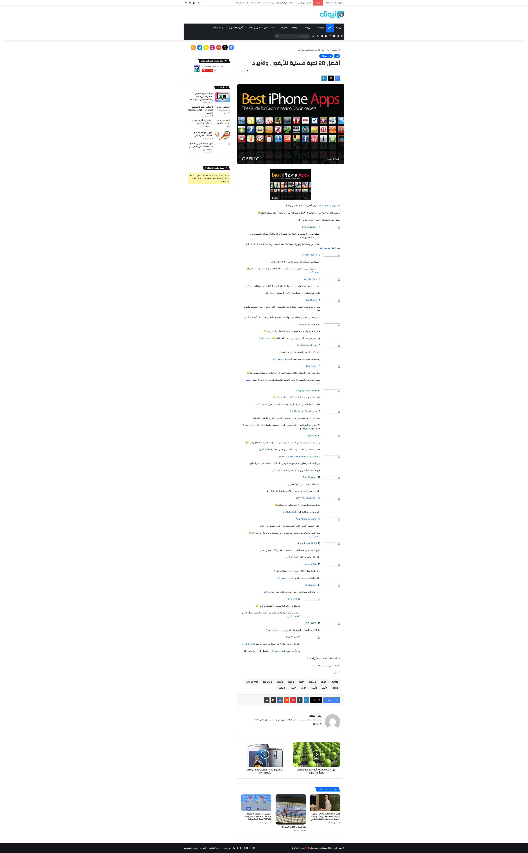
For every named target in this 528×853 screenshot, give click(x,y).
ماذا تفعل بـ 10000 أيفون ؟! (294, 827)
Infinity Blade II (310, 227)
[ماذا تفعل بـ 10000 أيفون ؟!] (291, 809)
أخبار (330, 28)
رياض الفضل (315, 716)
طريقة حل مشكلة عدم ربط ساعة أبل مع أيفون (202, 122)
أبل (302, 687)
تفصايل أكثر (270, 293)
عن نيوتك (226, 848)
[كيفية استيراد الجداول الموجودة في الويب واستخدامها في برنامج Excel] (222, 97)
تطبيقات (321, 28)
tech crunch (325, 205)
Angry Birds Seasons (306, 519)
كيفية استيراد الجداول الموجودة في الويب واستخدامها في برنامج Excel (201, 96)
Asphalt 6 (311, 435)
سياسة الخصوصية (191, 848)
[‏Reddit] (286, 700)
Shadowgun (310, 585)
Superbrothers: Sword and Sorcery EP (297, 456)
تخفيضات (284, 28)
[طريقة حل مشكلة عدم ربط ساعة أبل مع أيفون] (222, 124)
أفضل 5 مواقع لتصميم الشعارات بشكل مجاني (203, 134)
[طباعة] (267, 700)
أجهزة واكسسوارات (235, 28)
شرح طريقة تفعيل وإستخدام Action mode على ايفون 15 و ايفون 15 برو (201, 146)
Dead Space (311, 300)
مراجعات (295, 28)
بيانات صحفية (218, 28)
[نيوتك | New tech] (332, 14)
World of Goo (310, 279)
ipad (279, 681)
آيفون (313, 687)
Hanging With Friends (306, 390)
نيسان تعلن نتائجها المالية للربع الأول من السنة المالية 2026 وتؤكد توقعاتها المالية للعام (278, 3)
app (323, 681)
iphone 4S (251, 681)
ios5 (290, 681)
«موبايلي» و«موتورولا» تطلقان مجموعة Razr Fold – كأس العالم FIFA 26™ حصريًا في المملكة (257, 816)
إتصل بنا (203, 848)
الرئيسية (339, 28)
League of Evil (309, 564)
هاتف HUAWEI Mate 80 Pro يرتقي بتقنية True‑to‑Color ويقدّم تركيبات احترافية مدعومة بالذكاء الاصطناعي (325, 816)
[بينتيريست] (293, 700)
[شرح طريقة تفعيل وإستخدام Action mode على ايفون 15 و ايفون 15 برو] (222, 147)
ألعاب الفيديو (269, 28)
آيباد (323, 687)
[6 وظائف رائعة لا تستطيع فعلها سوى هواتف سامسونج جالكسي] (222, 111)
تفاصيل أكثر (315, 272)
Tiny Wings (291, 637)
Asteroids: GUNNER (307, 543)
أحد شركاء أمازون (214, 848)
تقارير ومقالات (255, 28)
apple (312, 681)
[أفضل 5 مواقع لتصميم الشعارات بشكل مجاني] (222, 135)
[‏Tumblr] (299, 700)
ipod (334, 687)
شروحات (309, 28)
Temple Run (291, 599)
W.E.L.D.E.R (311, 623)
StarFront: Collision (307, 324)
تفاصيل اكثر (325, 248)
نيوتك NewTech (298, 848)
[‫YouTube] (314, 724)
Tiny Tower (311, 366)
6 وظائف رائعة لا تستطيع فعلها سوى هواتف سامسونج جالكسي (200, 110)
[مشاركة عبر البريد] (273, 700)
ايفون (292, 687)
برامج (281, 687)
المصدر (337, 672)
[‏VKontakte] (280, 700)
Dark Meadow (309, 477)
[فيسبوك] (337, 78)
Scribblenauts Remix (307, 345)
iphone (267, 681)
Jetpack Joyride (309, 254)
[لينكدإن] (324, 78)
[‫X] (331, 78)
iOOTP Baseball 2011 (306, 498)
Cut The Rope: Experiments (303, 411)
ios (300, 681)
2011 (335, 681)
